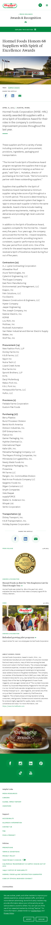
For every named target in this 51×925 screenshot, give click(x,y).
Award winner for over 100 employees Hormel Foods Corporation (25, 641)
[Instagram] (20, 763)
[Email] (19, 95)
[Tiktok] (20, 773)
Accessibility (8, 818)
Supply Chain (13, 88)
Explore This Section (24, 29)
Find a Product (8, 835)
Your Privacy (12, 860)
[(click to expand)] (47, 6)
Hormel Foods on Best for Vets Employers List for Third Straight (25, 584)
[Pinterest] (41, 763)
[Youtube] (30, 773)
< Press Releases (25, 14)
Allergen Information (12, 822)
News (4, 603)
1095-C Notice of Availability (14, 870)
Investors (6, 806)
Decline (41, 919)
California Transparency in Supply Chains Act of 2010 (24, 865)
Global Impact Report (11, 801)
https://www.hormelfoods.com (13, 706)
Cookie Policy (36, 910)
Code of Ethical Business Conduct (17, 878)
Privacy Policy (8, 856)
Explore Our (25, 735)
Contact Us (7, 826)
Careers (6, 797)
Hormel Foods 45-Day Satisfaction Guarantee (22, 874)
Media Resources (9, 793)
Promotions (7, 847)
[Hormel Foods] (9, 5)
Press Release (7, 548)
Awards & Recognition (10, 579)
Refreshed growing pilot (18, 637)
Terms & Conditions (11, 851)
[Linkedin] (12, 95)
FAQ (4, 831)
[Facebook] (5, 95)
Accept (29, 919)
